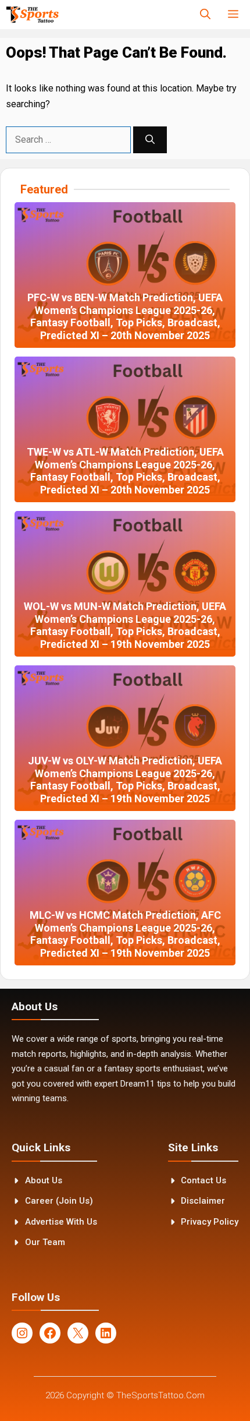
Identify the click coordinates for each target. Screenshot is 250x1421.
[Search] (150, 139)
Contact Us (203, 1180)
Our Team (45, 1242)
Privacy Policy (209, 1222)
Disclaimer (203, 1201)
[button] (205, 14)
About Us (43, 1180)
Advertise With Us (61, 1222)
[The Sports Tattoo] (32, 14)
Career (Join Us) (59, 1201)
